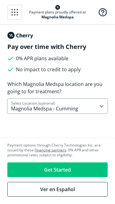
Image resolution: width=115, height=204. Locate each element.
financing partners (50, 150)
